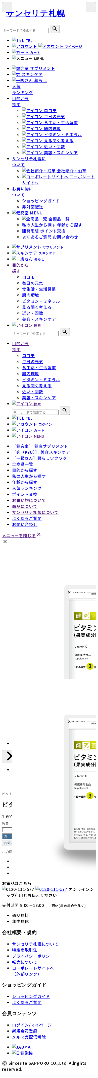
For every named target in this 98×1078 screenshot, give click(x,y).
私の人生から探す (39, 225)
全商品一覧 (22, 464)
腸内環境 (30, 295)
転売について (24, 962)
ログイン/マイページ (32, 1025)
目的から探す (20, 101)
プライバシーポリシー (33, 956)
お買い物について (22, 192)
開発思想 (30, 231)
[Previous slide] (9, 756)
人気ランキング (22, 89)
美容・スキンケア (39, 319)
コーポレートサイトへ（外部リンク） (33, 971)
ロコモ (28, 277)
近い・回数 (32, 313)
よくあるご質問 (37, 237)
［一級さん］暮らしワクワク (39, 458)
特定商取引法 (24, 950)
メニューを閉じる (22, 535)
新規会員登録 (24, 1031)
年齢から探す (69, 225)
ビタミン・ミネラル (41, 301)
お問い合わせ (65, 237)
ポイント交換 (53, 231)
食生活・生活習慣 (39, 289)
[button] (20, 776)
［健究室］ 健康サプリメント (40, 446)
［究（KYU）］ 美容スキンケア (41, 452)
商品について (24, 506)
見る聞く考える (37, 307)
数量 (5, 823)
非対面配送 (32, 207)
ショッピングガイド (41, 201)
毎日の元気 (32, 283)
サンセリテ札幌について (35, 512)
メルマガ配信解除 (29, 1037)
